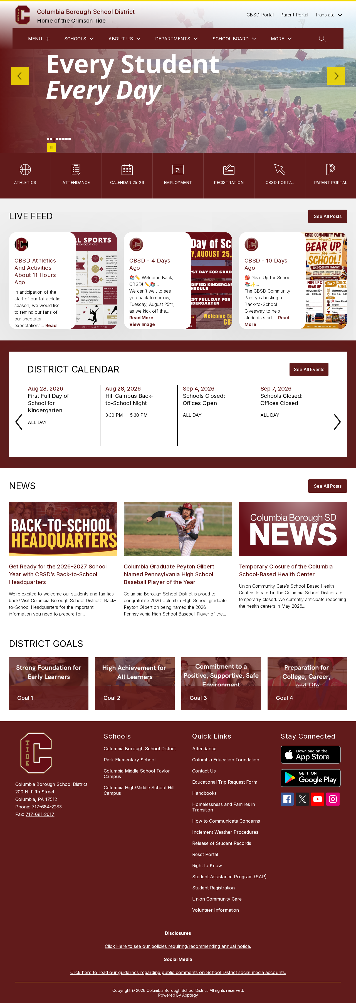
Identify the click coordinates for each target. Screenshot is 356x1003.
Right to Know (207, 865)
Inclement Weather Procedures (225, 832)
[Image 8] (69, 139)
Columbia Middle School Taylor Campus (137, 773)
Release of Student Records (221, 843)
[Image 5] (60, 139)
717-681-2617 (40, 814)
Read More (141, 317)
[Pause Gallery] (51, 147)
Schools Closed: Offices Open (204, 400)
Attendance (204, 748)
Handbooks (204, 793)
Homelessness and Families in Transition (223, 807)
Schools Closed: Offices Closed (281, 400)
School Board (230, 38)
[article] (39, 314)
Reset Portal (205, 854)
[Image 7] (66, 139)
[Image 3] (54, 140)
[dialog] (48, 683)
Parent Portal (294, 15)
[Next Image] (336, 76)
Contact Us (204, 771)
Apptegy (190, 995)
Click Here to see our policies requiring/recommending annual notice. (178, 946)
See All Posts (328, 216)
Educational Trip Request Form (224, 782)
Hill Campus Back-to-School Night (129, 400)
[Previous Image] (20, 76)
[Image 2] (51, 139)
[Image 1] (48, 139)
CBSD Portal (260, 15)
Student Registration (213, 888)
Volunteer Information (215, 910)
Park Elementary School (129, 759)
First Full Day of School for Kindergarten (48, 403)
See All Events (309, 369)
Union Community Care (217, 899)
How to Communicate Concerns (226, 821)
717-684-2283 (47, 807)
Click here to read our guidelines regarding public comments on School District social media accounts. (178, 972)
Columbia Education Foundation (225, 759)
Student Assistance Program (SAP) (229, 876)
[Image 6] (63, 139)
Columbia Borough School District (140, 748)
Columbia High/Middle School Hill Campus (139, 790)
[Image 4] (57, 139)
